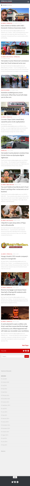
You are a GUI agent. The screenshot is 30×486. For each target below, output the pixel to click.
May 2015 (4, 415)
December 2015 (6, 398)
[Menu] (28, 2)
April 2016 (4, 392)
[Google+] (28, 351)
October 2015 (5, 402)
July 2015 (4, 408)
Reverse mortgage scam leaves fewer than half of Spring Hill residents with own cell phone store (13, 292)
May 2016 (4, 388)
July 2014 (4, 438)
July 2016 (4, 385)
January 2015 (5, 421)
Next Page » (25, 345)
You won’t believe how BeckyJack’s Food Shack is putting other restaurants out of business (14, 189)
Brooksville (9, 56)
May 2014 (4, 445)
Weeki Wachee (10, 184)
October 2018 (5, 382)
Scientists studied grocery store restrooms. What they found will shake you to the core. (14, 95)
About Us (3, 451)
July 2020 (4, 378)
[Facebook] (26, 351)
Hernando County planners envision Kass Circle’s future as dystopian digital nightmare (15, 155)
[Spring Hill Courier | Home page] (8, 2)
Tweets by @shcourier (6, 370)
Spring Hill (9, 23)
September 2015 (6, 405)
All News (3, 23)
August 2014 (5, 435)
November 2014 (6, 428)
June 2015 (4, 411)
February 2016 (5, 395)
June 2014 (4, 441)
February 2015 (5, 418)
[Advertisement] (5, 463)
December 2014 (6, 425)
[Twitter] (23, 351)
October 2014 (5, 431)
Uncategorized (5, 90)
